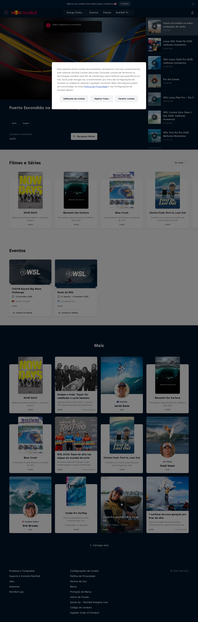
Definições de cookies (74, 99)
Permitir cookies (126, 99)
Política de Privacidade (96, 86)
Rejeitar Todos (102, 99)
